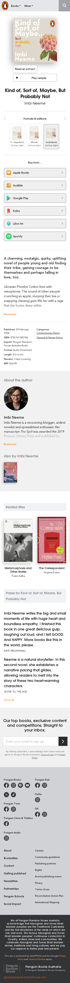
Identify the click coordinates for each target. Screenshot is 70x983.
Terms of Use (47, 754)
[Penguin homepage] (5, 5)
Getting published (15, 873)
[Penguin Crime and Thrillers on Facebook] (6, 823)
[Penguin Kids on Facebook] (37, 785)
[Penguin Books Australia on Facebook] (6, 785)
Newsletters (11, 881)
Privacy (38, 883)
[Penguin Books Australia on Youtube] (27, 785)
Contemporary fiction (48, 333)
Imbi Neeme (35, 103)
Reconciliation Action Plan (49, 895)
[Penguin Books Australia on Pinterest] (20, 785)
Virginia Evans (52, 572)
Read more (10, 314)
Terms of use (42, 889)
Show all (9, 700)
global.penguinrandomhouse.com (25, 977)
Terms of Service (37, 959)
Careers (39, 850)
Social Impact (12, 903)
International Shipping (47, 902)
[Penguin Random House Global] (14, 968)
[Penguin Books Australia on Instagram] (13, 785)
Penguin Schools (14, 896)
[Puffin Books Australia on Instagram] (37, 799)
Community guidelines (47, 857)
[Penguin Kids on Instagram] (44, 785)
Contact (9, 865)
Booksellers (11, 858)
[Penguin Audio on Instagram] (6, 838)
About (7, 850)
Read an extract (25, 69)
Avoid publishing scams (48, 876)
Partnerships (11, 888)
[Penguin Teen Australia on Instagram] (13, 809)
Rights (38, 870)
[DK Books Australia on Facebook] (37, 814)
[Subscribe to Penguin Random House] (63, 741)
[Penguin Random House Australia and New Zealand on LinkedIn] (6, 794)
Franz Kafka (18, 576)
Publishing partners (45, 863)
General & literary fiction (50, 337)
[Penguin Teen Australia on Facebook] (6, 809)
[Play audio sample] (17, 77)
